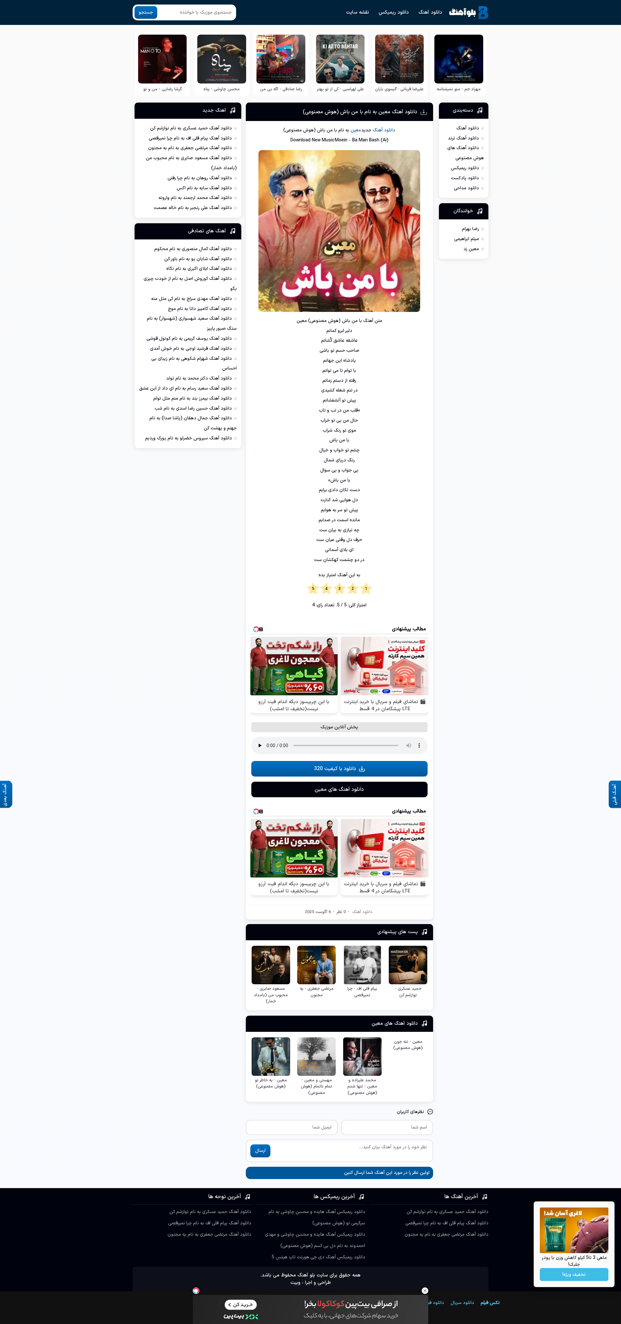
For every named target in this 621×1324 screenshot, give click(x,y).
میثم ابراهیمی (466, 239)
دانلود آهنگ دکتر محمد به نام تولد (199, 378)
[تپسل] (196, 1290)
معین (356, 130)
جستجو (146, 12)
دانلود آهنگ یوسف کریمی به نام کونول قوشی (189, 338)
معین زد (471, 249)
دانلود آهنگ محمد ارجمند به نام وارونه (195, 197)
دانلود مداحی (466, 188)
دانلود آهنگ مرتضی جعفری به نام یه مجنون (190, 148)
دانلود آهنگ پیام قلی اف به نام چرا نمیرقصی (190, 138)
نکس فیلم (490, 1302)
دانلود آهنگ (430, 12)
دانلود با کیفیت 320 (335, 769)
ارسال (260, 1150)
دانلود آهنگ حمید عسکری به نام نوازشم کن (191, 128)
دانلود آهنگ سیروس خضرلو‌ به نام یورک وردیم (188, 438)
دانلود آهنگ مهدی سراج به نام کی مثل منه (191, 298)
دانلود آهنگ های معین (339, 789)
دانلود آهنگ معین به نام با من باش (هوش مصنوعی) (360, 112)
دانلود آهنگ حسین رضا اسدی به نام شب (193, 408)
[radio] (366, 588)
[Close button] (425, 1290)
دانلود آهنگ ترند (463, 138)
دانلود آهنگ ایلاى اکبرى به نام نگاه (199, 268)
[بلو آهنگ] (468, 12)
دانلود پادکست (465, 178)
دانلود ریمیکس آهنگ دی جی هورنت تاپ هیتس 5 (318, 1257)
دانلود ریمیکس (394, 12)
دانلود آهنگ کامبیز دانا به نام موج (200, 308)
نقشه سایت (357, 12)
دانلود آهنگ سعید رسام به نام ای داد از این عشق (185, 388)
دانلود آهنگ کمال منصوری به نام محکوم (193, 249)
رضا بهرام (470, 229)
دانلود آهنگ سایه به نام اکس (204, 188)
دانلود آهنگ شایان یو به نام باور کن (198, 259)
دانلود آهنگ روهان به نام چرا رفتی (200, 178)
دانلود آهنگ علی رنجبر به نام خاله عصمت (193, 207)
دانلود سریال (462, 1302)
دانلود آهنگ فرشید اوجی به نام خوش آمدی (191, 348)
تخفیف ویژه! (574, 1274)
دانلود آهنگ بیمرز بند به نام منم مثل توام (192, 398)
